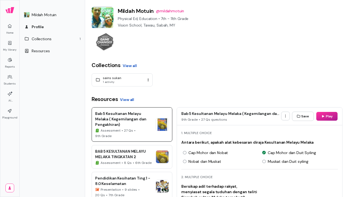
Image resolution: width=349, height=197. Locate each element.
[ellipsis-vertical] (148, 80)
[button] (52, 15)
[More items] (285, 116)
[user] (9, 188)
